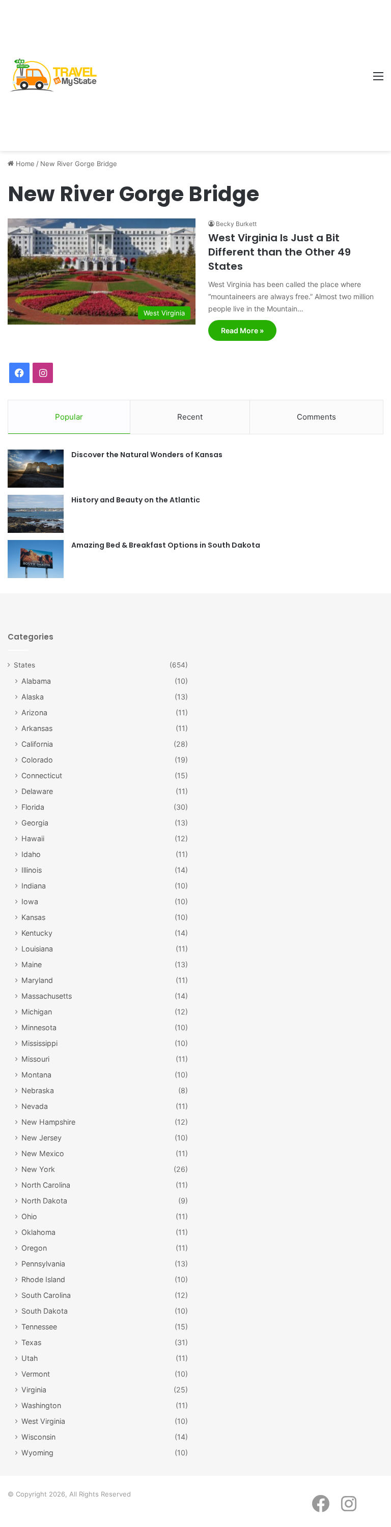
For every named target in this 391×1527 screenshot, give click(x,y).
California (37, 744)
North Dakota (44, 1200)
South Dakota (44, 1311)
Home (24, 164)
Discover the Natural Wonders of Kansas (146, 455)
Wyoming (37, 1452)
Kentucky (36, 933)
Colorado (37, 759)
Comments (316, 417)
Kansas (33, 917)
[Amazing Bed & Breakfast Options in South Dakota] (36, 559)
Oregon (34, 1248)
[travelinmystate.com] (56, 75)
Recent (190, 417)
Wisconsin (38, 1437)
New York (38, 1169)
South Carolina (46, 1295)
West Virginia (43, 1421)
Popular (69, 417)
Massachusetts (46, 996)
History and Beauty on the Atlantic (135, 500)
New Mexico (42, 1153)
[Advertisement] (235, 76)
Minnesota (39, 1027)
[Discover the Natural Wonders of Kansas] (36, 469)
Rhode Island (43, 1279)
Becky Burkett (236, 224)
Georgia (34, 822)
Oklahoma (38, 1232)
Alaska (32, 696)
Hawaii (32, 838)
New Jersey (41, 1137)
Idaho (31, 854)
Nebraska (37, 1090)
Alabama (36, 681)
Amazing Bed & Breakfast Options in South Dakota (165, 545)
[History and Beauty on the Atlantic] (36, 514)
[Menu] (378, 79)
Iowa (29, 901)
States (24, 665)
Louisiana (37, 948)
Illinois (31, 870)
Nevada (34, 1106)
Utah (29, 1358)
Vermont (35, 1374)
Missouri (35, 1059)
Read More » (242, 330)
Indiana (33, 885)
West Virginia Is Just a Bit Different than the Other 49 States (279, 252)
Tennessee (39, 1326)
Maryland (37, 980)
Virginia (33, 1389)
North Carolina (45, 1185)
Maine (31, 964)
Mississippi (39, 1043)
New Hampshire (48, 1122)
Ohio (29, 1216)
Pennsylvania (43, 1263)
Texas (31, 1342)
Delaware (37, 791)
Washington (41, 1405)
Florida (32, 807)
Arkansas (36, 728)
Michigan (36, 1011)
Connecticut (41, 775)
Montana (36, 1074)
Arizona (34, 712)
